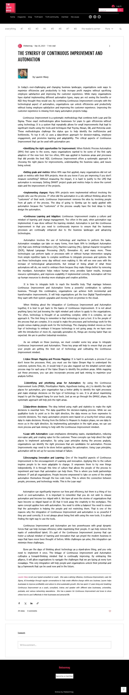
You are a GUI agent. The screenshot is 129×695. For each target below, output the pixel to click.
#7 (67, 28)
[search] (120, 10)
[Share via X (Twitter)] (25, 603)
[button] (21, 17)
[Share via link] (37, 603)
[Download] (123, 689)
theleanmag (64, 667)
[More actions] (109, 45)
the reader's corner (91, 28)
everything (10, 28)
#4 (44, 28)
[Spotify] (99, 16)
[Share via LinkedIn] (31, 603)
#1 (22, 28)
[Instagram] (94, 16)
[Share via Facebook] (19, 603)
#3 (37, 28)
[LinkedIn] (90, 16)
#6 (60, 28)
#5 (52, 28)
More (107, 28)
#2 (29, 28)
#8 (75, 28)
